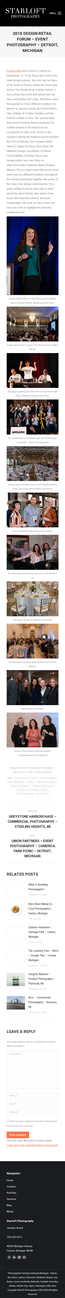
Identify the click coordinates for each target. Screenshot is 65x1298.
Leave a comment (43, 772)
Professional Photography (28, 790)
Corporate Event (21, 778)
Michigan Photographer (47, 782)
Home (10, 1180)
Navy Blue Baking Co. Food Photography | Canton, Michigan (40, 908)
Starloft (45, 790)
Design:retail (14, 71)
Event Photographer (48, 778)
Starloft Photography (25, 793)
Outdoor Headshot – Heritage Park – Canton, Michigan (42, 932)
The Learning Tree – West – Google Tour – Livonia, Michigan (43, 955)
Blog (9, 1205)
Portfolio (11, 1192)
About (10, 1211)
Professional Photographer (43, 786)
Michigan (30, 782)
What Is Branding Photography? (38, 887)
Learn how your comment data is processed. (32, 1145)
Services (11, 1199)
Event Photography (30, 767)
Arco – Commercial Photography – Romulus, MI (42, 1002)
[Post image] (16, 890)
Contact (11, 1186)
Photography (46, 767)
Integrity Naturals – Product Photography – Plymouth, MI (42, 979)
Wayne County (42, 793)
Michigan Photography (20, 786)
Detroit (33, 778)
